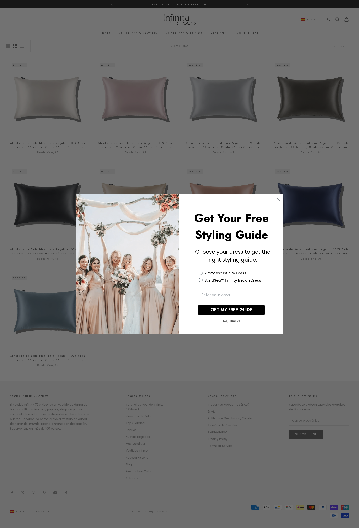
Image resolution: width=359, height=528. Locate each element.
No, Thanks (231, 321)
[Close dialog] (278, 199)
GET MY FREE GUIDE (231, 310)
